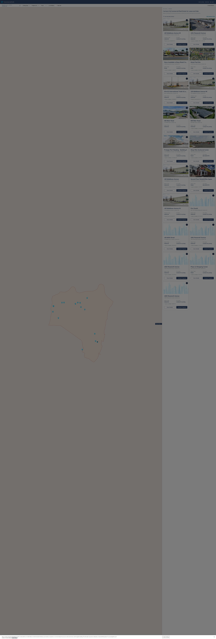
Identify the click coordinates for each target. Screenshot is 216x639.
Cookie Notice (14, 637)
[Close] (214, 637)
